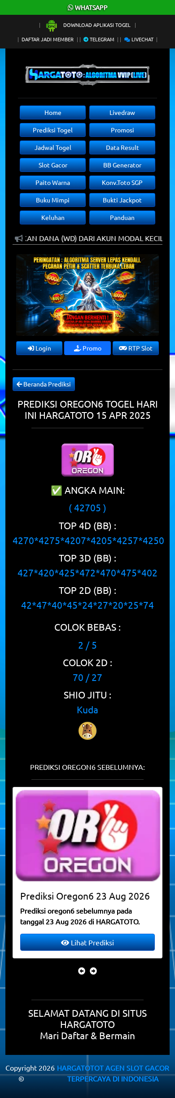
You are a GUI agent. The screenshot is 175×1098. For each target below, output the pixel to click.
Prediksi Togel (53, 130)
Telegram (101, 39)
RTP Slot (140, 348)
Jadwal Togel (53, 147)
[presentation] (81, 970)
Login (42, 348)
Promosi (122, 130)
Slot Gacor (53, 165)
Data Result (122, 147)
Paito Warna (52, 182)
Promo (91, 348)
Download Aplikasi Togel (97, 24)
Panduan (122, 217)
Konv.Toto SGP (122, 182)
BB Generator (122, 165)
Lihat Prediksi (109, 942)
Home (52, 112)
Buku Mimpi (53, 200)
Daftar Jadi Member (48, 39)
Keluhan (53, 217)
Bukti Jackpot (122, 200)
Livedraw (122, 112)
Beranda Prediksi (46, 384)
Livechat (141, 39)
